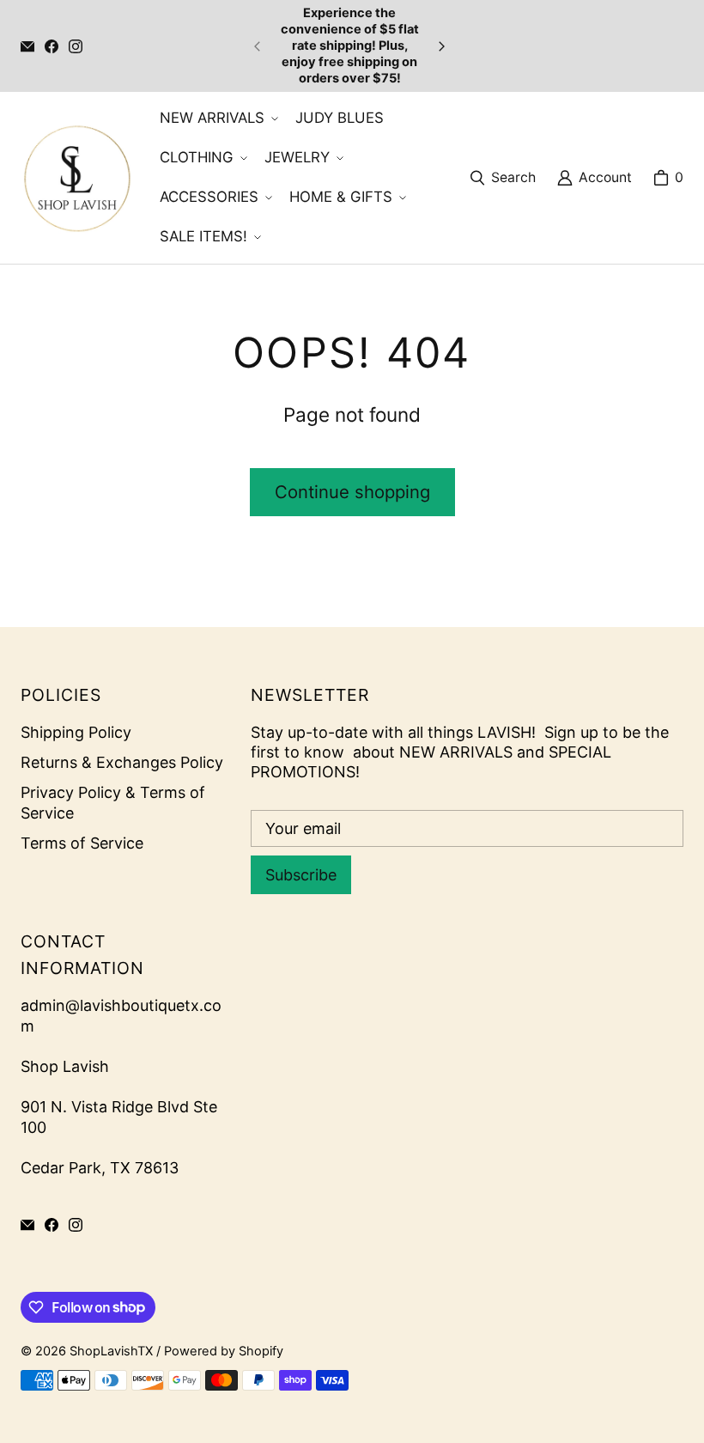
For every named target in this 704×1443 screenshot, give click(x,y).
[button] (217, 118)
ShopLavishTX (111, 1351)
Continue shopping (352, 491)
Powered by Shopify (223, 1351)
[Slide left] (258, 46)
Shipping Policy (76, 732)
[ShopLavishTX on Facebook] (51, 46)
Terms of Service (82, 843)
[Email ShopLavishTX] (27, 46)
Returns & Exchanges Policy (122, 762)
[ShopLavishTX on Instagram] (76, 46)
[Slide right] (441, 46)
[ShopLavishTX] (76, 178)
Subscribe (301, 875)
